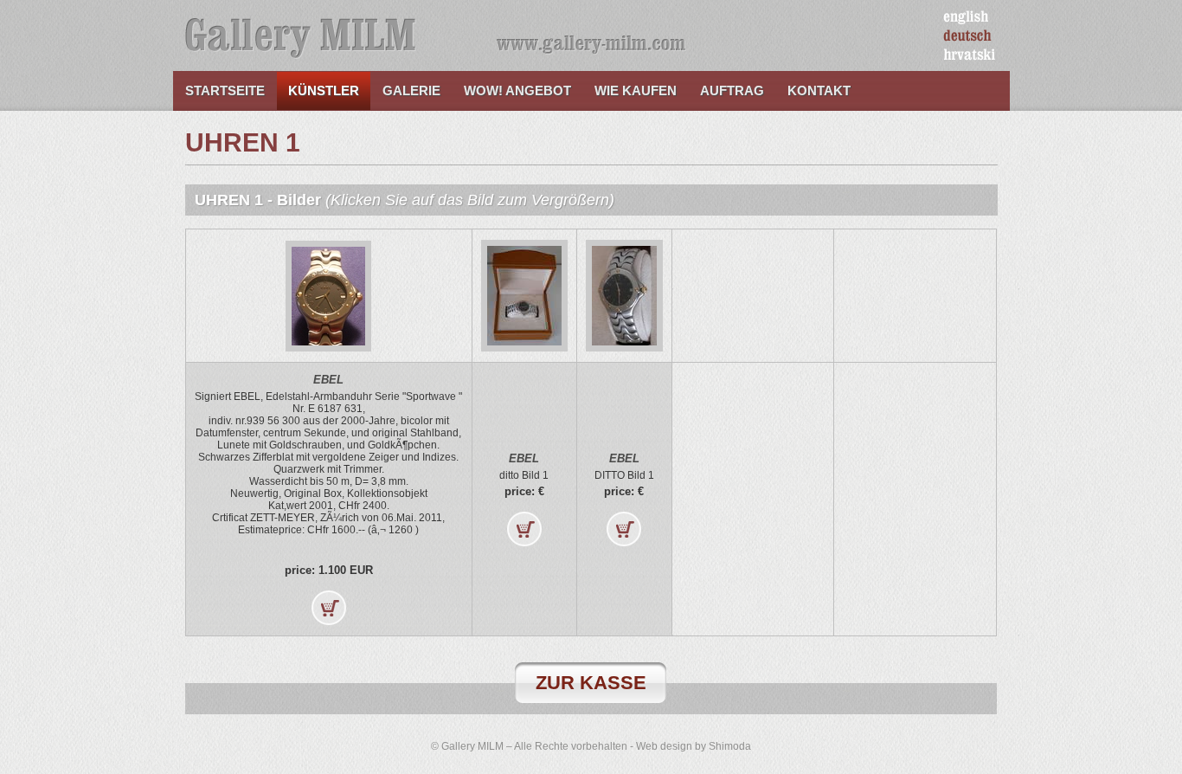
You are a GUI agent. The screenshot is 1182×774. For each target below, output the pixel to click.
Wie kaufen (635, 90)
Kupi (329, 607)
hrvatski (969, 55)
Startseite (225, 90)
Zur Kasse (591, 682)
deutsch (967, 36)
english (965, 17)
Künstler (323, 90)
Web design (664, 746)
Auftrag (732, 90)
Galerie (411, 90)
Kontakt (819, 90)
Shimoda (730, 746)
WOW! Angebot (517, 90)
